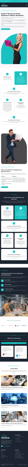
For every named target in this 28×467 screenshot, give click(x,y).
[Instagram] (5, 446)
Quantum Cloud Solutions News (14, 365)
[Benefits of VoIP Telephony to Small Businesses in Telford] (14, 380)
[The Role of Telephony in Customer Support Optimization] (14, 416)
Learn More (20, 217)
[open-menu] (26, 5)
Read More (3, 391)
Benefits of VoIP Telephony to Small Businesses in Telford (12, 387)
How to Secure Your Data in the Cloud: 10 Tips (10, 405)
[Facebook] (2, 446)
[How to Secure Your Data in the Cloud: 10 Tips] (14, 398)
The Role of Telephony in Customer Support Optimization (12, 423)
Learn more (7, 217)
